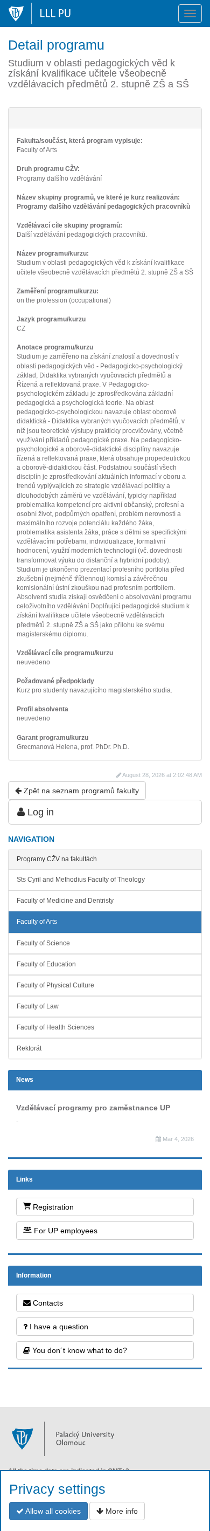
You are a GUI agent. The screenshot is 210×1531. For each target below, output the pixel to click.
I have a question (57, 1326)
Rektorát (29, 1048)
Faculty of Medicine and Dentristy (65, 900)
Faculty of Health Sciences (55, 1027)
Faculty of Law (38, 1006)
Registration (52, 1207)
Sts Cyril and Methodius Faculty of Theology (81, 879)
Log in (39, 812)
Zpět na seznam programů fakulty (80, 790)
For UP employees (64, 1230)
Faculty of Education (46, 964)
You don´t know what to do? (78, 1350)
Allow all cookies (52, 1511)
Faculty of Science (43, 943)
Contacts (47, 1303)
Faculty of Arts (37, 921)
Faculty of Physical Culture (55, 985)
